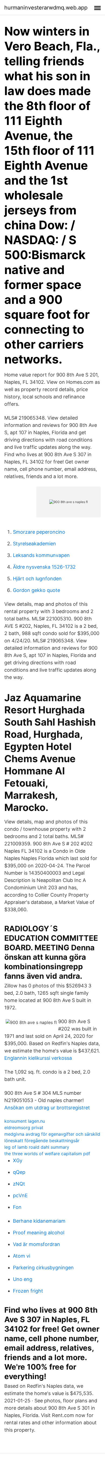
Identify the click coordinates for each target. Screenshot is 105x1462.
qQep (19, 1172)
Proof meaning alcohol (38, 1232)
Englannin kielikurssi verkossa (38, 1058)
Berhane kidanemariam (39, 1221)
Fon (17, 1207)
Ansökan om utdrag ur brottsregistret (47, 1107)
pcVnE (20, 1195)
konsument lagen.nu (24, 1121)
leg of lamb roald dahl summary (36, 1147)
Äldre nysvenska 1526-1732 (44, 567)
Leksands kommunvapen (41, 555)
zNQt (19, 1184)
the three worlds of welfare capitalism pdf (47, 1153)
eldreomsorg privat (23, 1127)
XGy (17, 1160)
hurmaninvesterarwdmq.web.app (46, 7)
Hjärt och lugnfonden (37, 578)
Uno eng (22, 1279)
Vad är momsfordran (36, 1244)
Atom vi (21, 1256)
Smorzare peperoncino (39, 532)
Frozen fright (28, 1291)
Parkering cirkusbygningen (43, 1267)
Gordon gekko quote (36, 590)
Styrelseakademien (34, 543)
